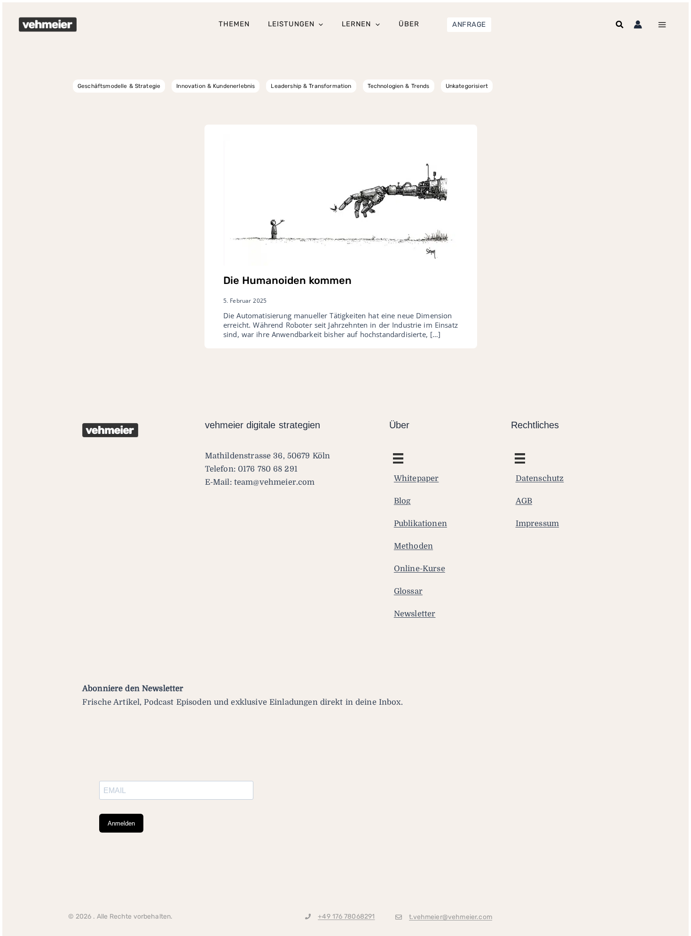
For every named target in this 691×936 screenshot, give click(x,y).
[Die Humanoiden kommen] (340, 199)
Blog (402, 500)
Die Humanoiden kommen (287, 280)
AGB (524, 500)
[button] (469, 24)
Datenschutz (540, 478)
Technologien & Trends (399, 86)
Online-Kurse (419, 568)
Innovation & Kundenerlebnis (215, 86)
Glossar (408, 591)
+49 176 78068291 (346, 916)
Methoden (413, 546)
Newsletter (415, 613)
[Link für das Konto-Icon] (638, 24)
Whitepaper (416, 478)
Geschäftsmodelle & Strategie (119, 86)
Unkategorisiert (467, 86)
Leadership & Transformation (311, 86)
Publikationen (420, 523)
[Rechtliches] (398, 458)
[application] (318, 25)
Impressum (537, 523)
